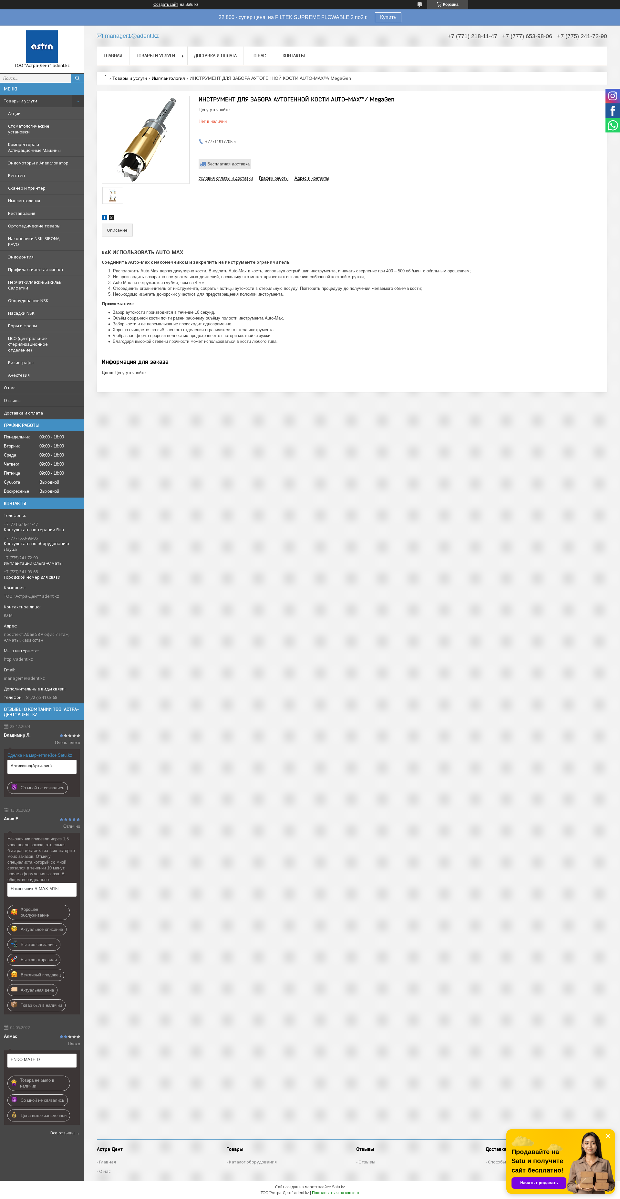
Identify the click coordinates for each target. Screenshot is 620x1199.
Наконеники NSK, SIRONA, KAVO (34, 241)
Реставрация (21, 213)
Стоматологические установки (28, 129)
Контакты (294, 55)
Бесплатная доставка (228, 164)
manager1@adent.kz (24, 678)
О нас (9, 388)
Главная (113, 55)
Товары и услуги (20, 101)
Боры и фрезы (22, 326)
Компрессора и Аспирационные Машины (34, 147)
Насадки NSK (21, 313)
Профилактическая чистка (35, 269)
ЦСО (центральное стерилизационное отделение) (28, 344)
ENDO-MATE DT (26, 1059)
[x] (111, 218)
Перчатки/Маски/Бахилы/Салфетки (35, 285)
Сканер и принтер (27, 188)
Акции (14, 113)
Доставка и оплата (23, 413)
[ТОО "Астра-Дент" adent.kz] (42, 46)
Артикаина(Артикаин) (31, 765)
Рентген (16, 175)
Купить (388, 17)
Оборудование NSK (28, 300)
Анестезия (19, 375)
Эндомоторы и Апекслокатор (38, 163)
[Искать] (77, 78)
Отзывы (12, 400)
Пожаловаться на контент (336, 1193)
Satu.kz (338, 1187)
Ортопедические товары (34, 226)
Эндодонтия (21, 257)
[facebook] (104, 218)
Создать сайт (165, 4)
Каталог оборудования (253, 1162)
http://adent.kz (18, 659)
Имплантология (24, 201)
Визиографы (21, 362)
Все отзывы (62, 1133)
